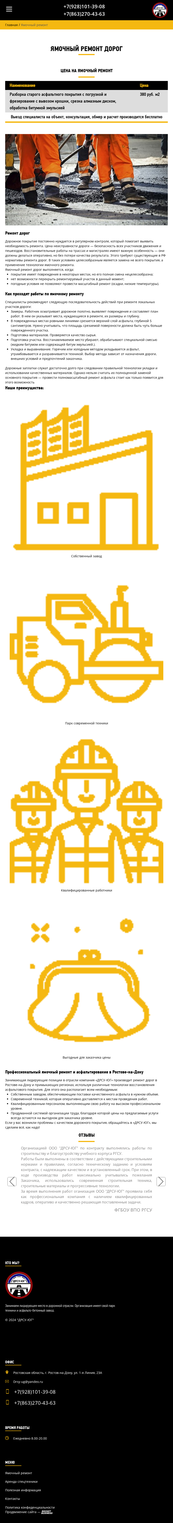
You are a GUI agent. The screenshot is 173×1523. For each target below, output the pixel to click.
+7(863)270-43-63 (84, 13)
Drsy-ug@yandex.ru (28, 1382)
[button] (11, 1181)
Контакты (12, 1499)
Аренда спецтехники (21, 1482)
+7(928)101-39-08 (84, 6)
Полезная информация (23, 1490)
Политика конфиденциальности (30, 1507)
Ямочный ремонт (18, 1473)
